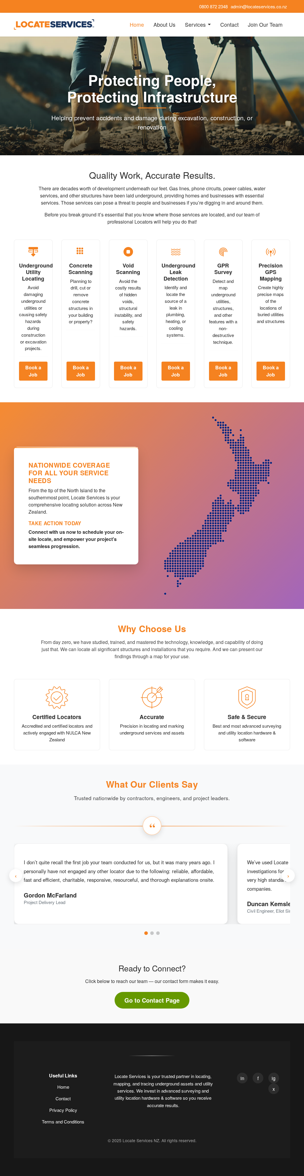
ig (274, 1078)
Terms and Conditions (63, 1121)
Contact (229, 24)
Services (195, 24)
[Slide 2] (152, 933)
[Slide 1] (146, 933)
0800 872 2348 (213, 6)
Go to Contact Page (152, 1000)
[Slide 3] (158, 933)
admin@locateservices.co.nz (259, 6)
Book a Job (33, 371)
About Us (164, 24)
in (242, 1078)
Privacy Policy (63, 1110)
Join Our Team (265, 24)
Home (137, 24)
